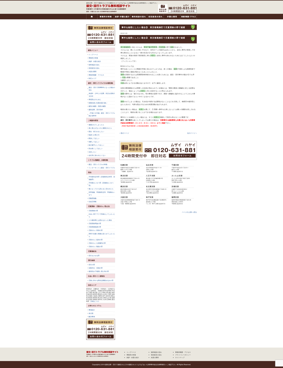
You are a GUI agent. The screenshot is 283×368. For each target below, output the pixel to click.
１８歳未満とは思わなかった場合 (100, 220)
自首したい (92, 152)
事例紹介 (92, 310)
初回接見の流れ (155, 16)
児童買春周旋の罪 (95, 223)
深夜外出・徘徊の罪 (96, 268)
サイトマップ (180, 357)
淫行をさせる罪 (94, 255)
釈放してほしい (94, 138)
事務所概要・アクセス (188, 16)
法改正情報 (92, 201)
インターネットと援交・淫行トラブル (102, 167)
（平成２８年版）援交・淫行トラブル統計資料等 (102, 114)
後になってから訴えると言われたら (101, 189)
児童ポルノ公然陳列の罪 (97, 243)
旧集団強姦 (92, 198)
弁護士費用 (172, 16)
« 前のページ (124, 133)
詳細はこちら (95, 301)
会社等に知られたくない (97, 155)
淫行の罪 (92, 264)
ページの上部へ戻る (189, 212)
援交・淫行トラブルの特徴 (98, 164)
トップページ (91, 16)
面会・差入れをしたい (96, 131)
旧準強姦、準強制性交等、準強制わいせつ (102, 193)
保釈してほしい (94, 142)
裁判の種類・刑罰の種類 (97, 106)
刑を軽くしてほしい (96, 148)
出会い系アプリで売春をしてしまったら (102, 215)
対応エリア (92, 78)
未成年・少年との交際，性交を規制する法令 (102, 94)
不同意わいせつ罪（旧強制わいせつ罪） (101, 184)
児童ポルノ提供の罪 (96, 239)
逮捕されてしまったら (96, 125)
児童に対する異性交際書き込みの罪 (101, 280)
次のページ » (192, 133)
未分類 (91, 313)
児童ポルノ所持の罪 (96, 230)
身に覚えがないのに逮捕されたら (100, 128)
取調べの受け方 (94, 135)
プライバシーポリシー (183, 355)
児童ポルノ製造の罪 (96, 246)
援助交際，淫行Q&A (96, 109)
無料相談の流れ (138, 16)
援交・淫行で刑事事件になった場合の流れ (102, 88)
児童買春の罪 (93, 210)
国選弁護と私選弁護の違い (98, 103)
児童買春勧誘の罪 (95, 227)
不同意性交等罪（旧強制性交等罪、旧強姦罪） (102, 178)
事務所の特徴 (105, 16)
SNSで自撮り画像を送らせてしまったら (102, 235)
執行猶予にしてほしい (96, 145)
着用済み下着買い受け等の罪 (99, 271)
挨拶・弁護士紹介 (122, 16)
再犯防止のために (95, 99)
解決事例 (92, 316)
